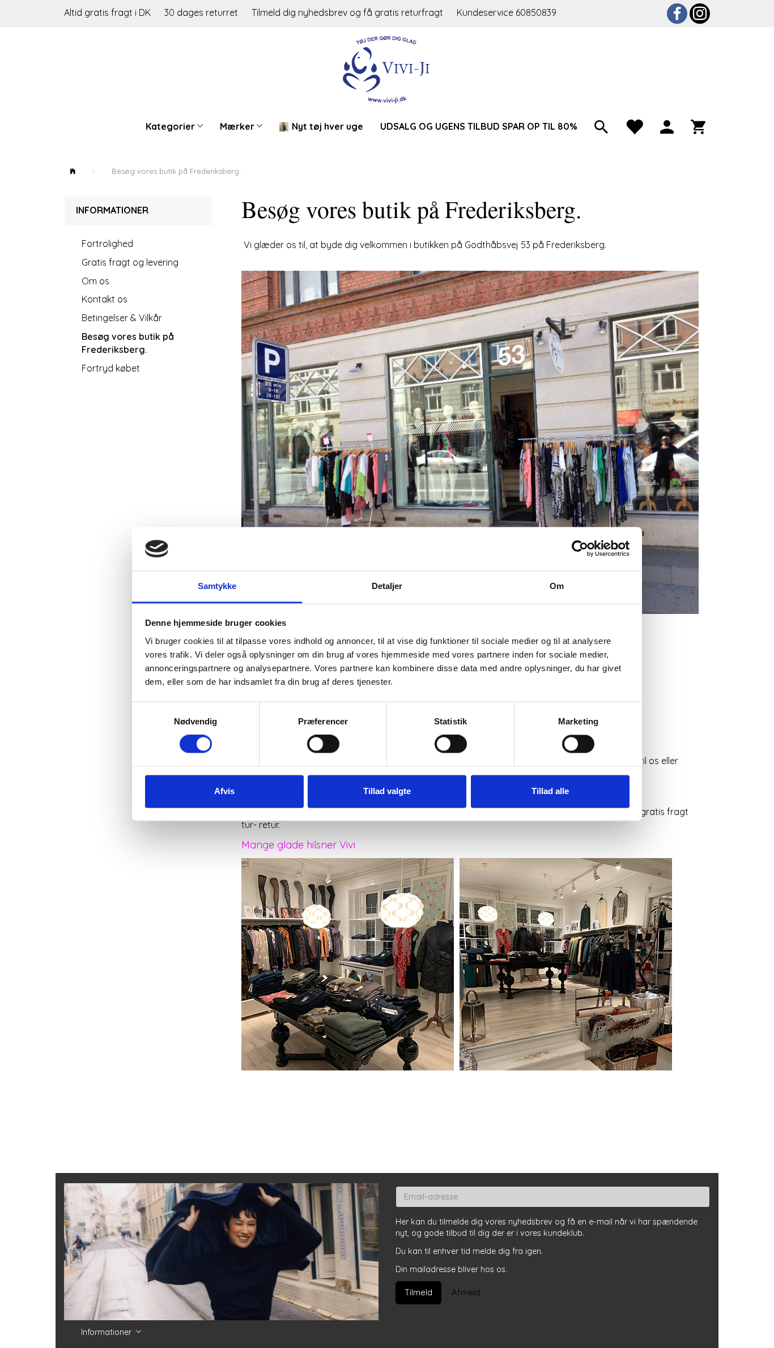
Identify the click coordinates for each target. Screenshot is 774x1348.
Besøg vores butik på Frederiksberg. (128, 343)
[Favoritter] (634, 126)
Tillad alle (550, 791)
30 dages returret (202, 12)
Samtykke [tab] (217, 586)
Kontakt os (104, 299)
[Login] (667, 126)
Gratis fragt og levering (130, 262)
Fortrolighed (107, 243)
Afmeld (466, 1292)
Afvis (224, 791)
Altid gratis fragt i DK (107, 12)
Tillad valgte (387, 791)
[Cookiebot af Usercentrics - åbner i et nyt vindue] (580, 548)
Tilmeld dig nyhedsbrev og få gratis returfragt (348, 12)
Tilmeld (418, 1292)
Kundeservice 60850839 (506, 12)
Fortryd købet (111, 368)
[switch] (323, 744)
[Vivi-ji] (387, 68)
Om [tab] (557, 586)
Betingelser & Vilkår (122, 317)
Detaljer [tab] (387, 586)
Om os (95, 281)
